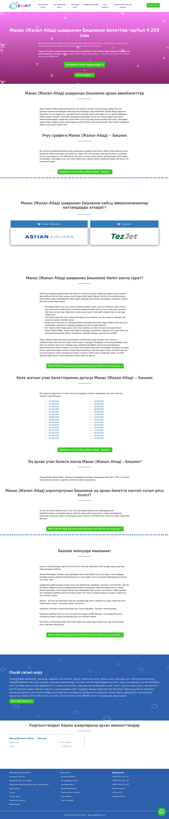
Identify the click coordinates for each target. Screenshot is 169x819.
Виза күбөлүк (15, 788)
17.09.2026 (98, 430)
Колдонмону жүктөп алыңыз (123, 6)
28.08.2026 (54, 417)
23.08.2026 (54, 404)
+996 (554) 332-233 (120, 777)
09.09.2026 (99, 409)
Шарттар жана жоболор (19, 773)
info (118, 796)
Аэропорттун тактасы (70, 792)
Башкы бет (65, 773)
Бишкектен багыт (43, 6)
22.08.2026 (54, 401)
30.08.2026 (54, 422)
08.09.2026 (99, 407)
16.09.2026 (99, 428)
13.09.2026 (99, 420)
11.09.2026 (98, 414)
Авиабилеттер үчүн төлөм (20, 781)
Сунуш (12, 792)
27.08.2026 (53, 414)
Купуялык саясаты (17, 777)
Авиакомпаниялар (90, 5)
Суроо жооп (14, 796)
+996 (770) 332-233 (120, 781)
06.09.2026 (99, 401)
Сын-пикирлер (67, 800)
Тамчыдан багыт (75, 6)
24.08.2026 (54, 407)
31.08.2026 (54, 425)
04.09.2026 (54, 436)
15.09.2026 (99, 425)
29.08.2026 (54, 420)
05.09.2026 (54, 438)
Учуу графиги (104, 6)
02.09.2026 (54, 430)
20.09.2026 (99, 438)
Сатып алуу (153, 5)
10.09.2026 (99, 412)
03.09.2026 (54, 433)
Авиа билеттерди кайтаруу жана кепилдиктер (29, 785)
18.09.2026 (99, 433)
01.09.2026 (54, 428)
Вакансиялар (14, 804)
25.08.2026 (54, 409)
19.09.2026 (99, 436)
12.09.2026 (99, 417)
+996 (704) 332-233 (120, 785)
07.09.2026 (99, 404)
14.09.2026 (99, 422)
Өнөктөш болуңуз (17, 800)
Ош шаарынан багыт (59, 6)
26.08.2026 (54, 412)
